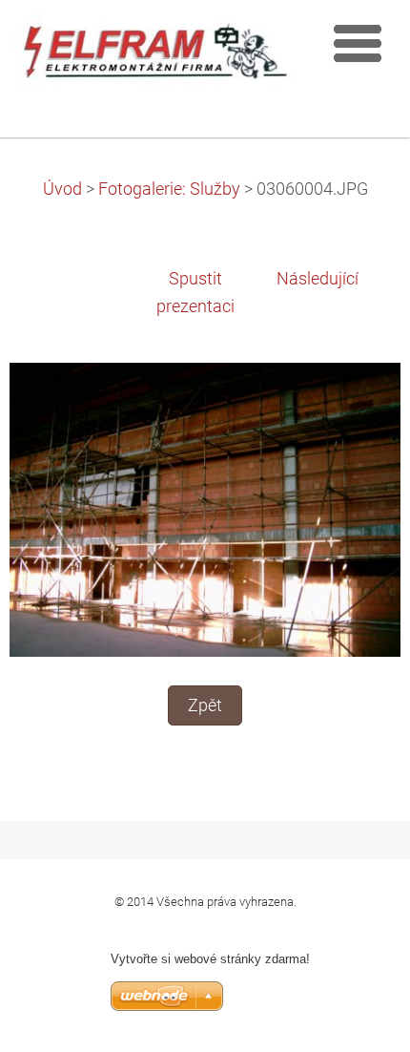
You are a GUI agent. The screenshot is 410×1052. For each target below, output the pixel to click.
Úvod (62, 189)
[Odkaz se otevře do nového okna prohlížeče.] (205, 508)
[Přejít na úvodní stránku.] (155, 55)
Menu (357, 43)
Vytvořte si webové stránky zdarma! (210, 959)
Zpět (205, 705)
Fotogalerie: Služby (169, 189)
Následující (318, 278)
